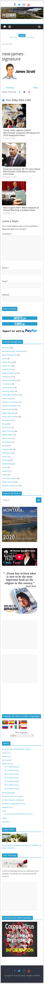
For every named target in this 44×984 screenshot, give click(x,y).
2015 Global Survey (11, 781)
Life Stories (6, 427)
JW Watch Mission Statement (13, 800)
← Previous (9, 87)
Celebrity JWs (7, 369)
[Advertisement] (19, 634)
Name (5, 268)
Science (5, 456)
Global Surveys (7, 764)
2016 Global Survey (11, 785)
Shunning (5, 460)
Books (4, 358)
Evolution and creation (10, 402)
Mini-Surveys (7, 442)
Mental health (7, 435)
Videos (4, 818)
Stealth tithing (7, 464)
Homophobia (7, 420)
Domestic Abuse (8, 391)
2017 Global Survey (11, 788)
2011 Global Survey (11, 767)
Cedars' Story (7, 366)
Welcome (5, 822)
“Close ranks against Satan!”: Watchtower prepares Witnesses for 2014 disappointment (21, 133)
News (4, 446)
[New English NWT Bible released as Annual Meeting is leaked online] (14, 182)
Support (5, 471)
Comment (7, 234)
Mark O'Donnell (8, 431)
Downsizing (6, 398)
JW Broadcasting (8, 793)
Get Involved (6, 760)
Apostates (6, 348)
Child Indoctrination (9, 380)
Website (5, 294)
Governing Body (8, 409)
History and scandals (10, 416)
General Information (9, 406)
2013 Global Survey (11, 774)
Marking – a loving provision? (22, 38)
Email (5, 281)
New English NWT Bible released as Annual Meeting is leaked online (21, 209)
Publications (6, 453)
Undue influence (8, 482)
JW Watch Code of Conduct (12, 796)
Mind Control (7, 438)
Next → (37, 87)
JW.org (4, 424)
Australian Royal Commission (13, 351)
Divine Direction (8, 387)
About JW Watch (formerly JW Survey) (16, 749)
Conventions (6, 384)
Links (4, 811)
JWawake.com (7, 807)
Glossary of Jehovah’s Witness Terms (18, 814)
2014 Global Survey (11, 777)
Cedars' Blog (7, 362)
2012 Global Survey (11, 770)
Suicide (4, 467)
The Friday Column (9, 478)
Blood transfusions (9, 355)
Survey (4, 475)
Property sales (7, 449)
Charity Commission (9, 373)
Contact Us (6, 753)
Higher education (8, 413)
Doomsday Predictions (10, 395)
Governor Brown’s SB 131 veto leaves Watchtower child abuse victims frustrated (21, 171)
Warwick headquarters (10, 485)
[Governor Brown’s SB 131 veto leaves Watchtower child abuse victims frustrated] (14, 144)
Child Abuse (6, 377)
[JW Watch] (22, 8)
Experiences (6, 756)
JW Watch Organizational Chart (13, 803)
